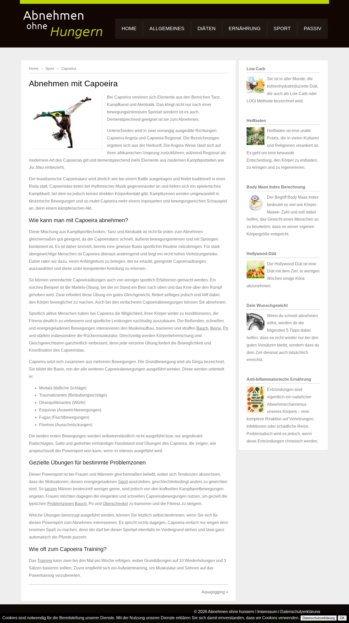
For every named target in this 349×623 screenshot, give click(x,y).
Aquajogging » (215, 592)
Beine (215, 328)
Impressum (267, 611)
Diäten (206, 28)
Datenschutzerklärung (300, 611)
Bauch (202, 328)
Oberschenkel (115, 503)
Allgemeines (166, 28)
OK (342, 618)
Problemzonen (60, 503)
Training (44, 560)
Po (225, 328)
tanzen (51, 489)
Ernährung (245, 28)
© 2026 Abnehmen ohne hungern (224, 611)
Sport (282, 28)
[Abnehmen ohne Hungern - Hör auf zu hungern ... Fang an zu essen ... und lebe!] (62, 22)
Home (129, 28)
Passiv (312, 28)
